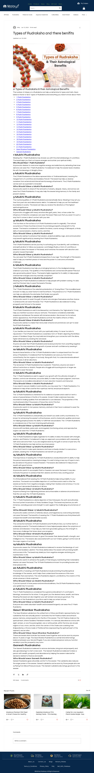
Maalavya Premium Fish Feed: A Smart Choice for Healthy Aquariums (17, 713)
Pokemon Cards (27, 14)
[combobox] (46, 8)
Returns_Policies (60, 761)
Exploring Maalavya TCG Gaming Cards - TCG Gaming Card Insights (46, 713)
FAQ (53, 766)
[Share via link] (27, 674)
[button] (84, 8)
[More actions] (80, 27)
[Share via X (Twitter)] (18, 674)
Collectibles (55, 14)
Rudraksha (15, 14)
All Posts (6, 14)
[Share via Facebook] (14, 674)
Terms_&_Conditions (30, 766)
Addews (75, 14)
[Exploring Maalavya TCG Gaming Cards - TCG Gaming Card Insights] (47, 701)
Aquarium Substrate (42, 14)
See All (88, 690)
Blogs (51, 761)
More (83, 14)
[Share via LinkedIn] (23, 674)
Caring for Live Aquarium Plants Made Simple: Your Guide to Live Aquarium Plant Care (76, 713)
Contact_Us (42, 761)
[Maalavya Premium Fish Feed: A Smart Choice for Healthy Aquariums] (17, 701)
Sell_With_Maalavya (63, 766)
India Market (66, 14)
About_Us (31, 761)
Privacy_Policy (44, 766)
